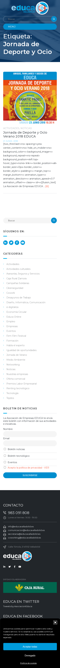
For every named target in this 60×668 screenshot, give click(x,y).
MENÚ (12, 26)
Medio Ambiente (15, 359)
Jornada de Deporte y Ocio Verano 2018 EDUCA (25, 134)
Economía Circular (16, 311)
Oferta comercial (15, 378)
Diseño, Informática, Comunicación (25, 302)
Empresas (12, 326)
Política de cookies (28, 663)
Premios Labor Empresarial (21, 383)
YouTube (22, 242)
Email (6, 438)
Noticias (26, 128)
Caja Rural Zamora (16, 278)
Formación (12, 340)
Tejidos (10, 398)
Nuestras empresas (17, 374)
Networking (13, 364)
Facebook (17, 242)
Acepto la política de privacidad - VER (28, 467)
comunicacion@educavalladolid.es (26, 530)
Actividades (11, 128)
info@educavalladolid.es (21, 526)
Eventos (11, 331)
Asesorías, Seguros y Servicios (23, 273)
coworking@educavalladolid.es (24, 538)
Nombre (8, 429)
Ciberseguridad (14, 288)
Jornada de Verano (16, 354)
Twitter (11, 242)
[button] (55, 622)
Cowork (10, 292)
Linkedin (5, 242)
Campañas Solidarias (17, 283)
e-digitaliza (12, 307)
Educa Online (13, 316)
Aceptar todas (30, 646)
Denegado (30, 655)
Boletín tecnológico (18, 455)
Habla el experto (15, 345)
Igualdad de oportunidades (21, 350)
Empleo (10, 321)
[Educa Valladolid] (30, 8)
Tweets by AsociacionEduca (17, 606)
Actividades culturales (18, 269)
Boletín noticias (16, 449)
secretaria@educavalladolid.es (24, 534)
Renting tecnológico (17, 388)
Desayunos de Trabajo (18, 297)
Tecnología (12, 393)
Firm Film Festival (16, 335)
